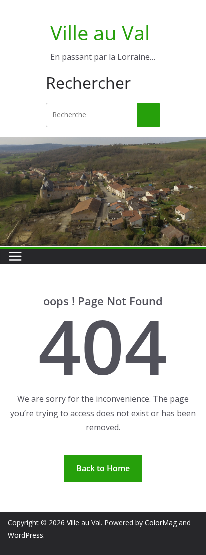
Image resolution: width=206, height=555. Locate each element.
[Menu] (15, 256)
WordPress (26, 535)
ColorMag (161, 522)
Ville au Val (100, 32)
